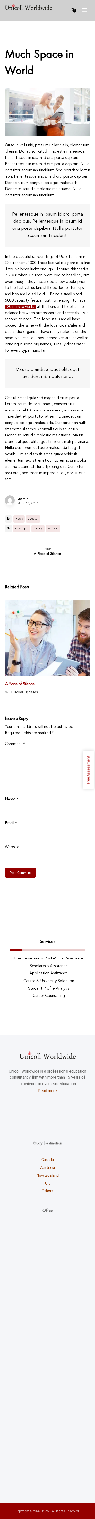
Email (11, 823)
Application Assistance (48, 973)
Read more (47, 1090)
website (53, 528)
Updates (33, 518)
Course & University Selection (48, 981)
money (38, 528)
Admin (23, 498)
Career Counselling (49, 996)
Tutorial (16, 692)
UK (47, 1183)
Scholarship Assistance (48, 966)
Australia (47, 1167)
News (19, 518)
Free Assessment (88, 770)
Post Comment (20, 873)
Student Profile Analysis (48, 989)
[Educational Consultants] (28, 6)
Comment (15, 744)
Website (12, 847)
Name (11, 799)
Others (47, 1191)
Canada (47, 1159)
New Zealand (47, 1175)
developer (21, 528)
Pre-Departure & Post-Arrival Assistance (48, 958)
